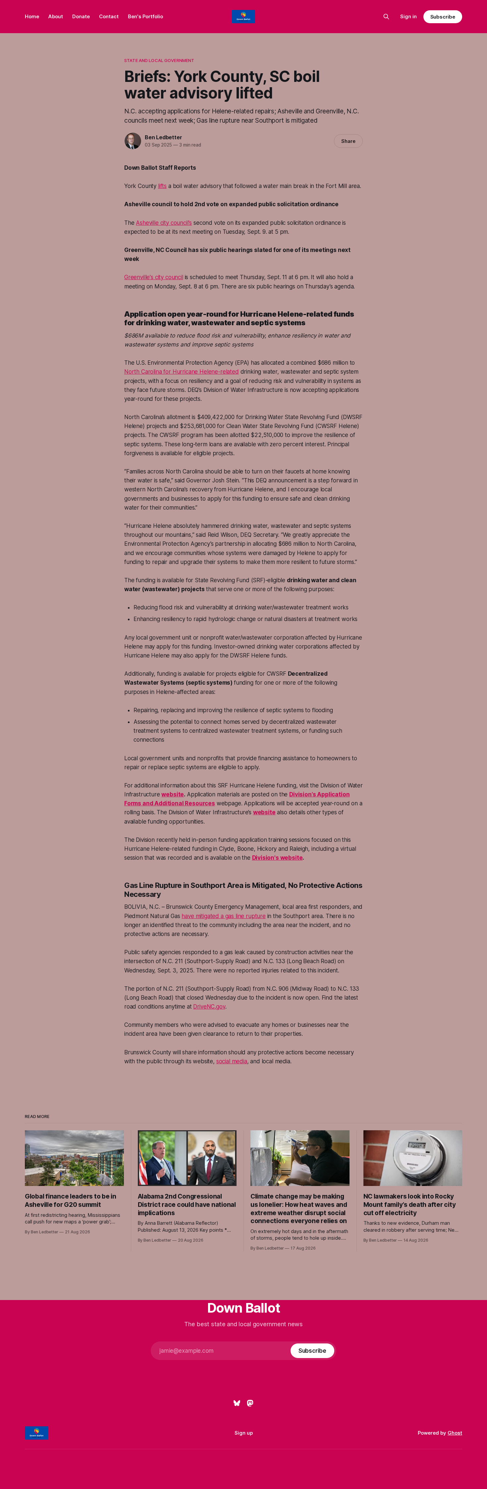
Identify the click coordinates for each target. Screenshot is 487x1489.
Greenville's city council (153, 277)
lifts (162, 186)
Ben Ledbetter (163, 137)
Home (32, 16)
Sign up (244, 1433)
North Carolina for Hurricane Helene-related (181, 371)
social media (231, 1061)
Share (348, 141)
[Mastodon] (250, 1403)
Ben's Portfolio (145, 16)
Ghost (455, 1433)
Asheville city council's (164, 222)
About (55, 16)
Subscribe (442, 17)
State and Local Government (159, 60)
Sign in (408, 16)
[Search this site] (386, 16)
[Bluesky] (237, 1403)
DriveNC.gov (209, 1006)
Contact (109, 16)
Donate (81, 16)
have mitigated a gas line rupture (223, 916)
